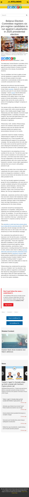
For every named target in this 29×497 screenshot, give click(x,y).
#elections (16, 312)
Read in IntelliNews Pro (14, 318)
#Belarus (3, 312)
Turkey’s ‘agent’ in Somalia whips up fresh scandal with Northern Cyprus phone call (13, 384)
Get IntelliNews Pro (14, 323)
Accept (23, 491)
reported (11, 89)
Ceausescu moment (17, 253)
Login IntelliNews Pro (16, 5)
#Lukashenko (9, 312)
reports (13, 92)
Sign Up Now (8, 304)
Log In (9, 5)
